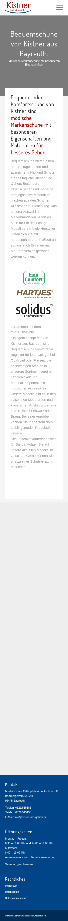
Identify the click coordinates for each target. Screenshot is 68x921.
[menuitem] (58, 7)
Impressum (11, 885)
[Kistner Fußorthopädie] (28, 7)
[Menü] (58, 7)
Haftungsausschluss (16, 898)
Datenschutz (12, 891)
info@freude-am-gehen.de (31, 817)
